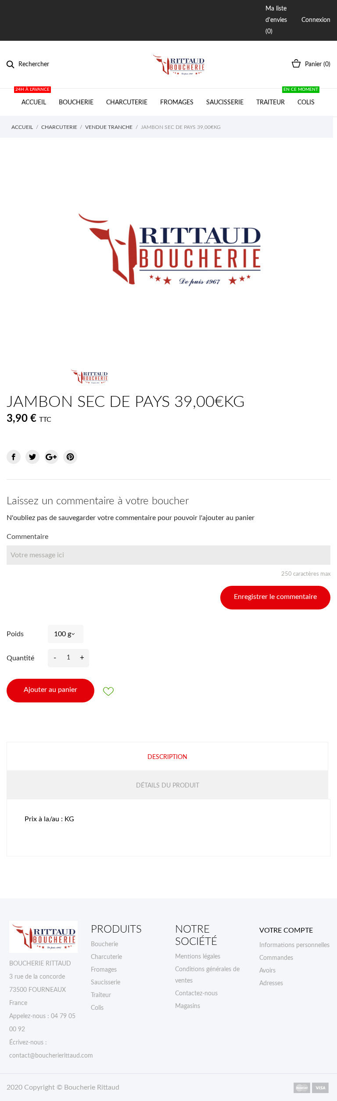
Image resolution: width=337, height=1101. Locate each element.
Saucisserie (225, 103)
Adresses (271, 983)
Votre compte (286, 930)
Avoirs (267, 971)
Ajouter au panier (50, 689)
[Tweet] (32, 457)
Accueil (33, 97)
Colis (305, 97)
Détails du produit (167, 786)
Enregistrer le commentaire (275, 596)
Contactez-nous (196, 994)
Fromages (177, 103)
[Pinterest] (70, 457)
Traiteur (270, 103)
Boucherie (76, 103)
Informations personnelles (294, 945)
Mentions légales (197, 957)
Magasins (187, 1006)
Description (167, 757)
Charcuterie (126, 103)
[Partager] (14, 457)
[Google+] (51, 457)
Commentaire (27, 536)
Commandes (276, 958)
